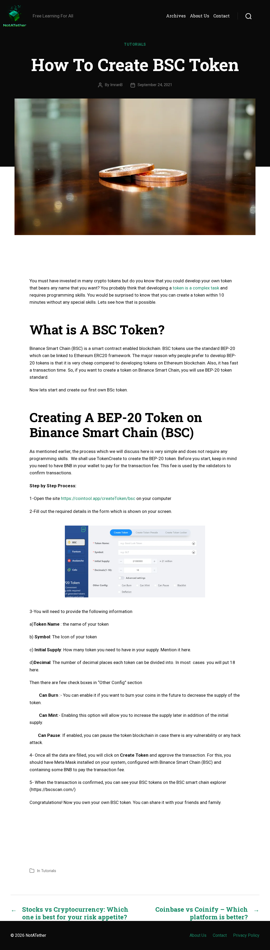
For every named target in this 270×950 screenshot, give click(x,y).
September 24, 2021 (155, 84)
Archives (176, 15)
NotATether (36, 935)
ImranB (116, 84)
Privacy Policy (246, 935)
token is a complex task (196, 288)
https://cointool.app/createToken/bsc (98, 498)
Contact (221, 15)
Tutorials (135, 44)
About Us (199, 15)
